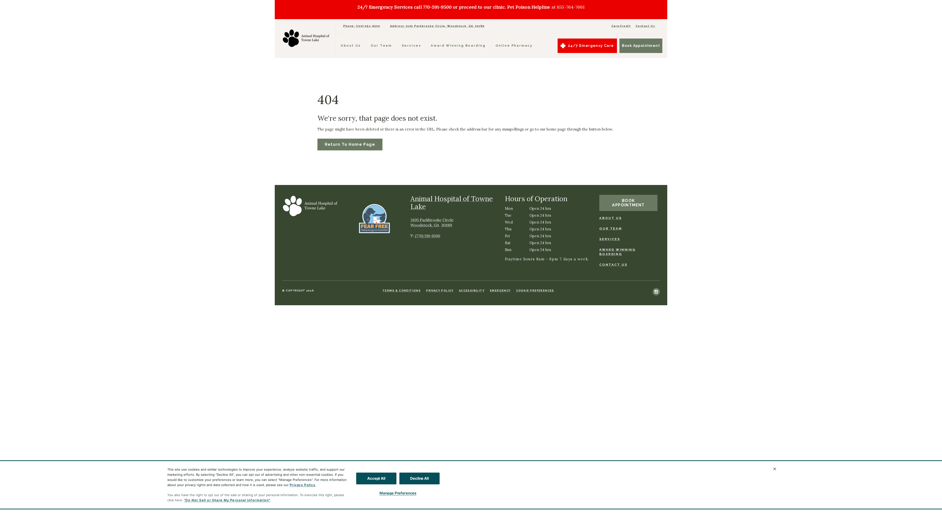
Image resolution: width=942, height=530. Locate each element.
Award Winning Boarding (458, 45)
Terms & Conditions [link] (401, 290)
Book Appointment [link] (641, 46)
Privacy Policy (302, 485)
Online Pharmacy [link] (514, 45)
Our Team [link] (381, 45)
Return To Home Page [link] (350, 144)
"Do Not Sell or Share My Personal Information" (227, 500)
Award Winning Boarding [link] (617, 252)
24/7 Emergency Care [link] (591, 46)
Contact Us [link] (645, 26)
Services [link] (411, 45)
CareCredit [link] (621, 26)
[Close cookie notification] (774, 469)
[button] (377, 218)
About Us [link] (351, 45)
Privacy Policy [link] (440, 290)
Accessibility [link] (471, 290)
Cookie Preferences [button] (535, 290)
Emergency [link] (500, 290)
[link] (306, 38)
